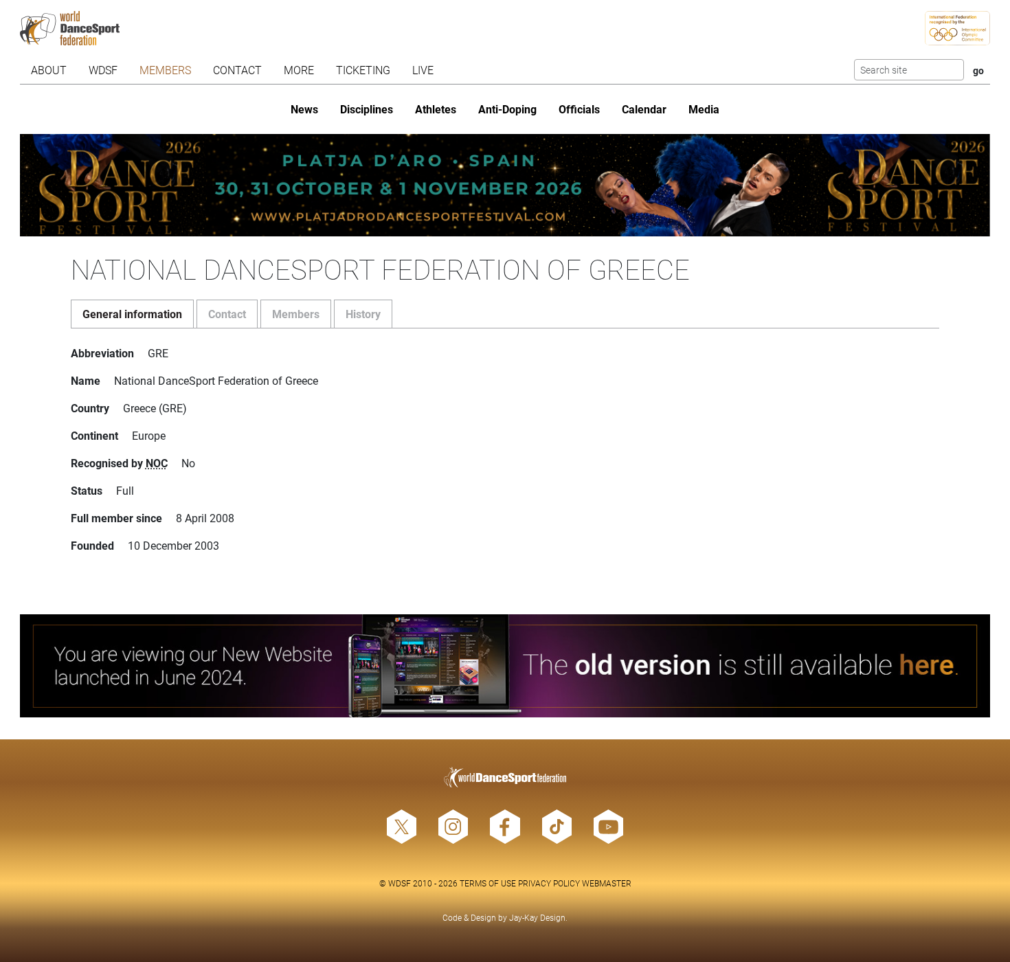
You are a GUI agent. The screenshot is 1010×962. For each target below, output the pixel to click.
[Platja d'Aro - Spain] (504, 185)
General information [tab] (132, 313)
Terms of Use (488, 882)
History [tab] (363, 313)
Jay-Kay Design (537, 917)
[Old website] (504, 665)
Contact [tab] (227, 313)
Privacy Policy (549, 882)
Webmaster (606, 882)
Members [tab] (295, 313)
